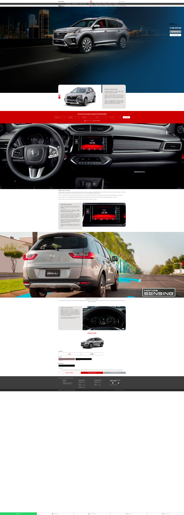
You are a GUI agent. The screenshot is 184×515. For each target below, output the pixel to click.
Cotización (129, 513)
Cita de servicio (166, 513)
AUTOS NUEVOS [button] (68, 3)
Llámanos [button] (122, 1)
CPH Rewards (104, 3)
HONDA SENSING (115, 3)
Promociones (56, 513)
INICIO (91, 5)
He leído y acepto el (93, 120)
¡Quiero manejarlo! (175, 34)
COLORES (117, 5)
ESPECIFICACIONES (123, 5)
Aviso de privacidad (113, 384)
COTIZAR (126, 117)
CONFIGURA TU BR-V (92, 372)
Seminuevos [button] (90, 3)
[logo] (91, 1)
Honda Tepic (61, 1)
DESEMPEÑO (113, 5)
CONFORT (98, 5)
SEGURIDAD (108, 5)
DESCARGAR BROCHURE (114, 372)
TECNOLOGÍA (103, 5)
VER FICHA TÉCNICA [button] (69, 372)
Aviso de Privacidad (96, 120)
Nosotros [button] (109, 3)
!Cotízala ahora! (175, 31)
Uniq (69, 354)
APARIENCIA (94, 5)
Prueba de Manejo (93, 513)
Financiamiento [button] (75, 3)
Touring (92, 354)
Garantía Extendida (97, 3)
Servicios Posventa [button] (83, 3)
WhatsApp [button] (19, 513)
